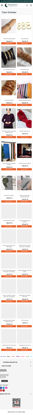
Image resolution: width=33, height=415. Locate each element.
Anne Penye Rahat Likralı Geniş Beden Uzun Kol (9, 132)
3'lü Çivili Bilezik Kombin (9, 69)
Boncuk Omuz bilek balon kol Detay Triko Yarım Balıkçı (9, 271)
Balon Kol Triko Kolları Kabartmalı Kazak (25, 196)
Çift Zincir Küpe (24, 320)
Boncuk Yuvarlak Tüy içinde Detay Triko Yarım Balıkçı (9, 296)
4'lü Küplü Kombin (25, 69)
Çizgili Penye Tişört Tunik (24, 345)
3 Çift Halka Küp (24, 38)
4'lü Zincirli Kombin (9, 100)
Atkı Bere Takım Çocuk (25, 131)
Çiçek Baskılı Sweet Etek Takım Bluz (24, 296)
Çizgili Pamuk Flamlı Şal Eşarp (9, 345)
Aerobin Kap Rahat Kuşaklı (25, 100)
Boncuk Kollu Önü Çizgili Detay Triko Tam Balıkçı (24, 246)
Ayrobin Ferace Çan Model (25, 163)
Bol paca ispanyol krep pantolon (24, 221)
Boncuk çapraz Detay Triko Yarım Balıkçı (9, 246)
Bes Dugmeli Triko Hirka (9, 220)
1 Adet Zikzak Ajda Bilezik (9, 38)
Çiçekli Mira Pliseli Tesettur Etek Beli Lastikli (9, 321)
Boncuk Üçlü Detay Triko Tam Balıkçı (24, 271)
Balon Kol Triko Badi (9, 195)
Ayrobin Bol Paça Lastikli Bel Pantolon (9, 164)
